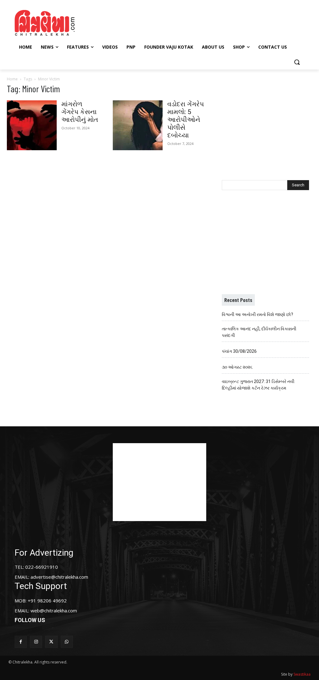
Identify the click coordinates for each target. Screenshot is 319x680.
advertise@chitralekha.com (59, 577)
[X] (51, 642)
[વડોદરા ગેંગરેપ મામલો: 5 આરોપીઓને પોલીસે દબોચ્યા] (138, 125)
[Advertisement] (158, 22)
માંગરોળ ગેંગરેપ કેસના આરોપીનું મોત (79, 111)
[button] (296, 62)
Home (12, 79)
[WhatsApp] (67, 642)
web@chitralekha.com (54, 610)
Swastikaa (302, 674)
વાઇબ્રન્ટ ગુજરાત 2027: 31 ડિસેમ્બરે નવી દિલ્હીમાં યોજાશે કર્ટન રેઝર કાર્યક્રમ (258, 384)
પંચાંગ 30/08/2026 (239, 351)
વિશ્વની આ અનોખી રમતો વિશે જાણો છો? (257, 314)
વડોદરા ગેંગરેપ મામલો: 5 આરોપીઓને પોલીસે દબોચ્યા (185, 119)
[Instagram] (36, 642)
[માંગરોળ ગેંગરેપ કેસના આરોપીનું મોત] (32, 125)
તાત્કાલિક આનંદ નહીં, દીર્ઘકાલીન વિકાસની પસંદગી (259, 332)
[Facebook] (21, 642)
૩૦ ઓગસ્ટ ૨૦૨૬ (237, 367)
